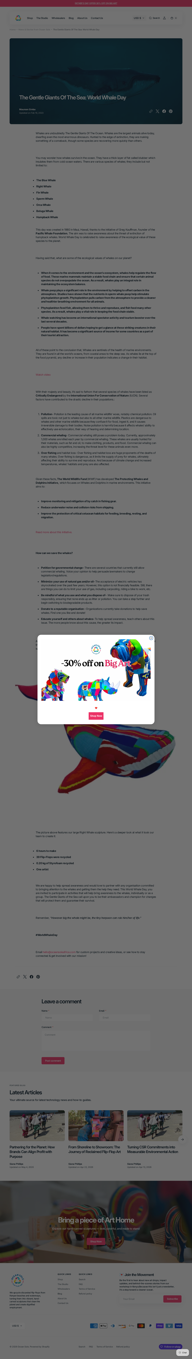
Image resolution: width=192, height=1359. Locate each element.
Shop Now (96, 716)
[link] (96, 670)
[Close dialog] (151, 638)
